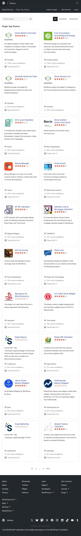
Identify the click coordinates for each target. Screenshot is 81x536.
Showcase (26, 481)
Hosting (5, 489)
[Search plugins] (31, 19)
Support (45, 485)
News (4, 485)
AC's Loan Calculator (24, 120)
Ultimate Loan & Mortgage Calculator (63, 208)
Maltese (10, 520)
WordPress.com (9, 499)
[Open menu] (77, 3)
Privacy (5, 493)
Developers (46, 489)
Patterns (25, 493)
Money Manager (22, 163)
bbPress (6, 507)
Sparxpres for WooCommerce (22, 295)
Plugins (24, 489)
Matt (5, 503)
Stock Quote (60, 163)
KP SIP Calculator (22, 207)
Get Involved (66, 481)
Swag (64, 493)
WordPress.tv (48, 493)
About (4, 481)
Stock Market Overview (25, 33)
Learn (44, 481)
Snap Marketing (22, 424)
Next (48, 468)
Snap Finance (21, 337)
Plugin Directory (7, 9)
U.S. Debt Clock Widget (64, 294)
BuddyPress (8, 511)
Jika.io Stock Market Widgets (22, 381)
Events (64, 485)
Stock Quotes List (62, 76)
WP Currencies (21, 250)
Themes (25, 485)
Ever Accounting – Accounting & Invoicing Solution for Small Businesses (64, 34)
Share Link (59, 250)
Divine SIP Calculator (63, 337)
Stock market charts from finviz (62, 121)
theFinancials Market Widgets (61, 381)
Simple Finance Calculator (61, 425)
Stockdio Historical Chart (26, 76)
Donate (65, 489)
